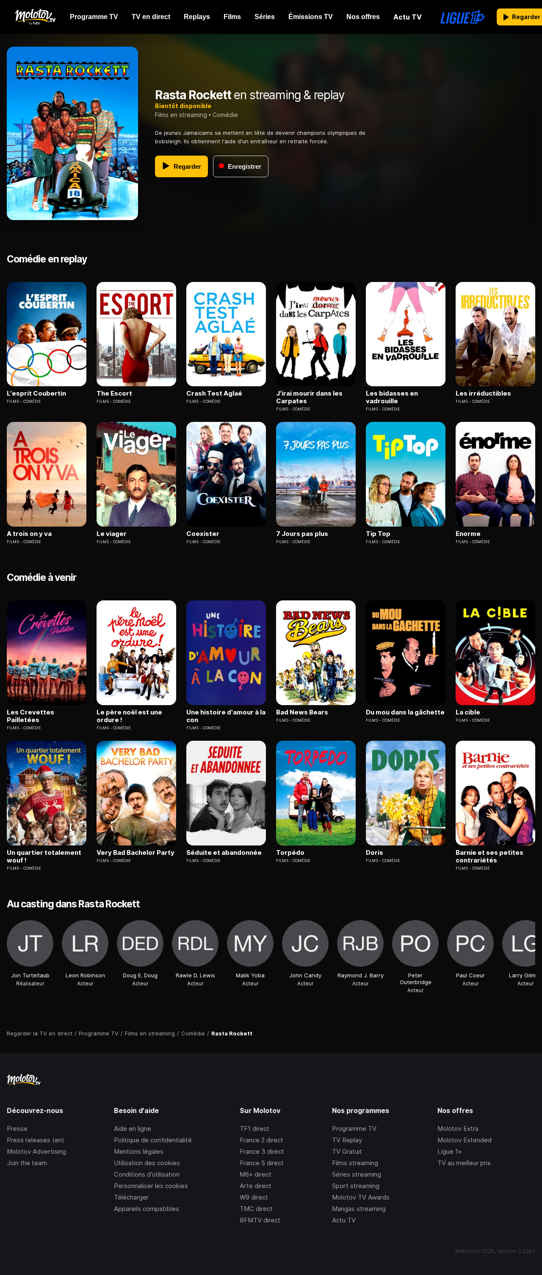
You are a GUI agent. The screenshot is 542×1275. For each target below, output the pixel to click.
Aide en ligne (132, 1128)
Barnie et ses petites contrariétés (489, 856)
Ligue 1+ (449, 1151)
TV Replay (347, 1140)
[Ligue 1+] (463, 17)
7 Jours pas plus (302, 534)
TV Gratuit (347, 1151)
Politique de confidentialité (153, 1140)
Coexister (202, 534)
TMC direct (256, 1209)
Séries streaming (356, 1174)
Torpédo (290, 853)
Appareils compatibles (146, 1209)
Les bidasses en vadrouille (392, 397)
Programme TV (354, 1128)
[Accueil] (35, 16)
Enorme (468, 534)
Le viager (112, 534)
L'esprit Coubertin (36, 393)
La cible (468, 712)
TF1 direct (254, 1128)
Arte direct (255, 1186)
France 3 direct (262, 1151)
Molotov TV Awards (361, 1197)
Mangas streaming (359, 1209)
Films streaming (355, 1163)
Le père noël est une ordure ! (129, 716)
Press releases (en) (35, 1140)
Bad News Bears (302, 712)
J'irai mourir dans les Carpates (309, 397)
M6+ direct (255, 1174)
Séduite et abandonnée (224, 853)
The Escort (114, 393)
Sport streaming (355, 1186)
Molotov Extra (457, 1128)
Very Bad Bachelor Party (135, 853)
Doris (374, 853)
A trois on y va (29, 534)
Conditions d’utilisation (147, 1174)
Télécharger (131, 1197)
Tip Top (378, 534)
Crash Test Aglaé (214, 393)
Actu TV (344, 1220)
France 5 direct (262, 1163)
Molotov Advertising (36, 1151)
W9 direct (254, 1197)
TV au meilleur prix (464, 1163)
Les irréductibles (483, 393)
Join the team (27, 1163)
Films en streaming (181, 114)
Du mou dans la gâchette (405, 712)
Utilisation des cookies (147, 1163)
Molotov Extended (464, 1140)
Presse (17, 1128)
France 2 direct (261, 1140)
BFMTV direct (260, 1220)
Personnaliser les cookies (151, 1186)
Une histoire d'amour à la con (225, 716)
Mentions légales (138, 1151)
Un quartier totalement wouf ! (44, 856)
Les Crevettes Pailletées (30, 716)
